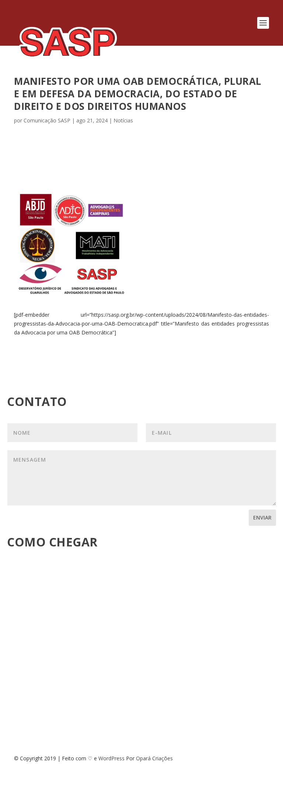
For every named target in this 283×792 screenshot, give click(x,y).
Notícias (123, 120)
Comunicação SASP (47, 120)
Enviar (262, 517)
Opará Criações (154, 758)
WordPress (111, 758)
